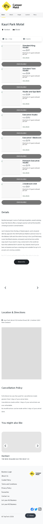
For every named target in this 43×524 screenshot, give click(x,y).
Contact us (5, 496)
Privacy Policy (6, 488)
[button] (11, 38)
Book (3, 15)
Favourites (5, 492)
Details (11, 15)
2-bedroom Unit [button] (30, 184)
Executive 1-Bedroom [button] (32, 138)
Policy (35, 15)
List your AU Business (9, 500)
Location (27, 15)
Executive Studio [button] (30, 114)
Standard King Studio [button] (29, 46)
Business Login (7, 472)
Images (19, 15)
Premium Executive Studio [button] (31, 161)
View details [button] (26, 58)
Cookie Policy (6, 480)
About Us (5, 476)
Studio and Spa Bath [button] (32, 91)
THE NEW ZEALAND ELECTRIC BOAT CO (15, 459)
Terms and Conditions (9, 484)
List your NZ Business (9, 504)
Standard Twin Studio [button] (29, 69)
